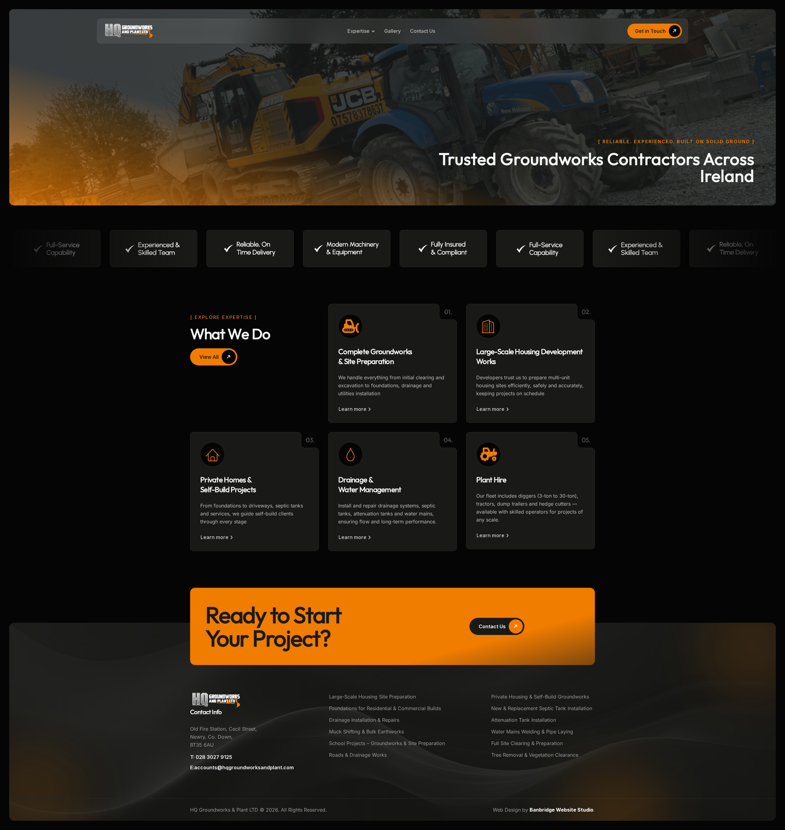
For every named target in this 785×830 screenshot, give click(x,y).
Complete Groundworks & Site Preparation (375, 356)
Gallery (392, 31)
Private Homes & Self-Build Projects (228, 484)
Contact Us (422, 31)
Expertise (358, 31)
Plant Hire (491, 479)
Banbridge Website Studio (561, 810)
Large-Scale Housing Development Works (529, 356)
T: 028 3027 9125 (211, 757)
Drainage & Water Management (369, 484)
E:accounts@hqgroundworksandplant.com (242, 767)
